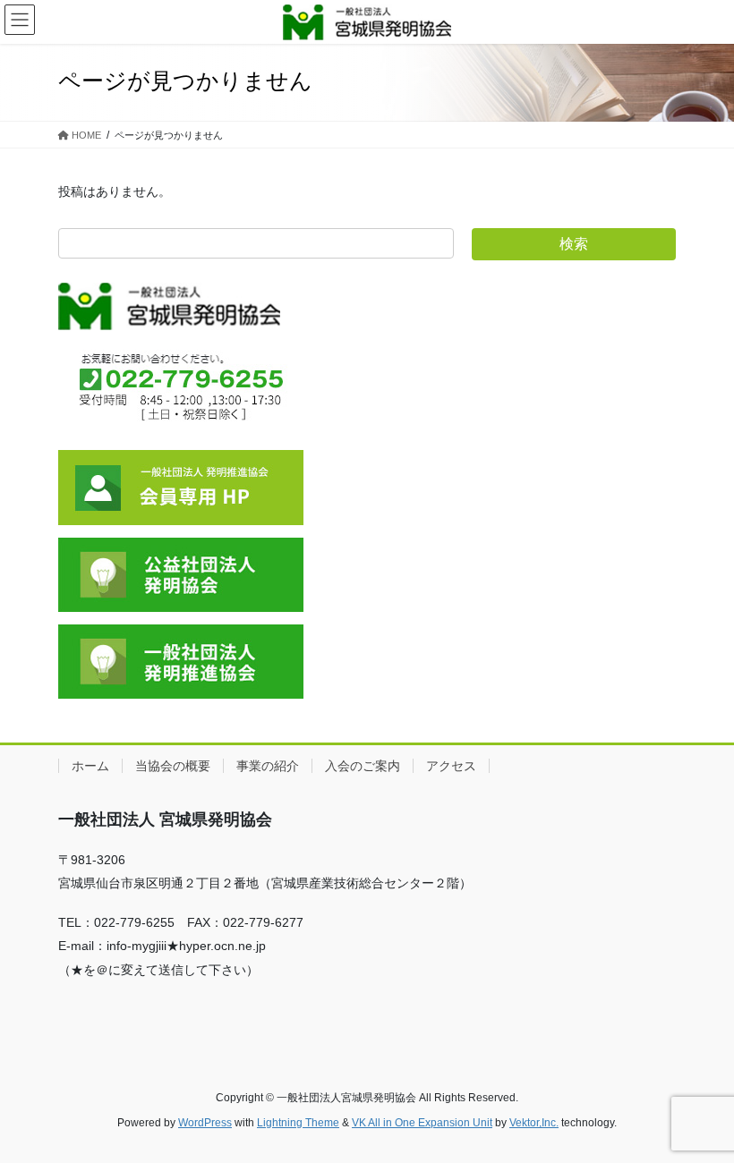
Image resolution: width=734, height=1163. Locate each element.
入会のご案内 (362, 766)
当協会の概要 (172, 766)
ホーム (90, 766)
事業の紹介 (267, 766)
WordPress (205, 1122)
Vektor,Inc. (534, 1122)
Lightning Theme (298, 1122)
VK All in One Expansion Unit (422, 1122)
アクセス (451, 766)
